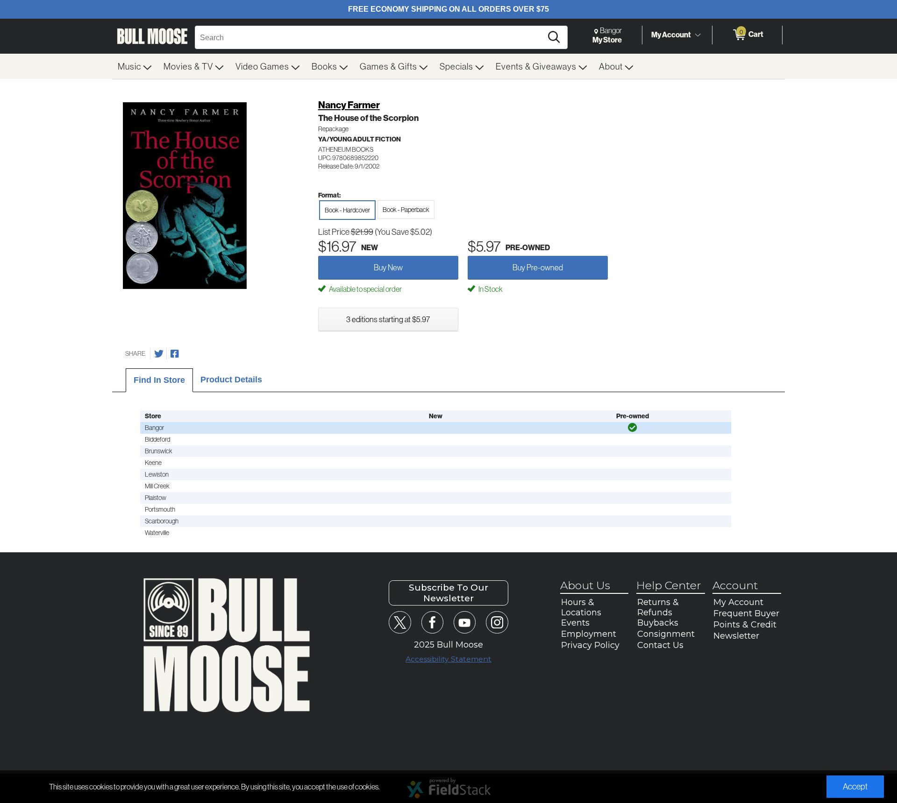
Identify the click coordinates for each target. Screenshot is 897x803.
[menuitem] (135, 66)
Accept (855, 786)
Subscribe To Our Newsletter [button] (448, 593)
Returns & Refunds (658, 607)
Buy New (388, 267)
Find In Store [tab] (159, 380)
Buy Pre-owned (538, 267)
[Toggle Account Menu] (697, 35)
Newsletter (736, 636)
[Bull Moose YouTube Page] (465, 622)
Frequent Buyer (746, 613)
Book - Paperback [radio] (406, 209)
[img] (632, 427)
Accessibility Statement (448, 659)
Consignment (666, 634)
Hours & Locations (581, 607)
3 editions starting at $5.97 (388, 319)
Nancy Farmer (349, 105)
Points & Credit (744, 625)
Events (575, 623)
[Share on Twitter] (159, 354)
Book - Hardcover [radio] (347, 210)
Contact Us (660, 645)
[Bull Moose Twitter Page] (400, 622)
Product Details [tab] (231, 379)
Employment (588, 634)
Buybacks (657, 623)
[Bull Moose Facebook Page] (432, 622)
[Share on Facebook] (175, 354)
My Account (671, 34)
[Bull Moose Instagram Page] (497, 622)
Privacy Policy (590, 645)
